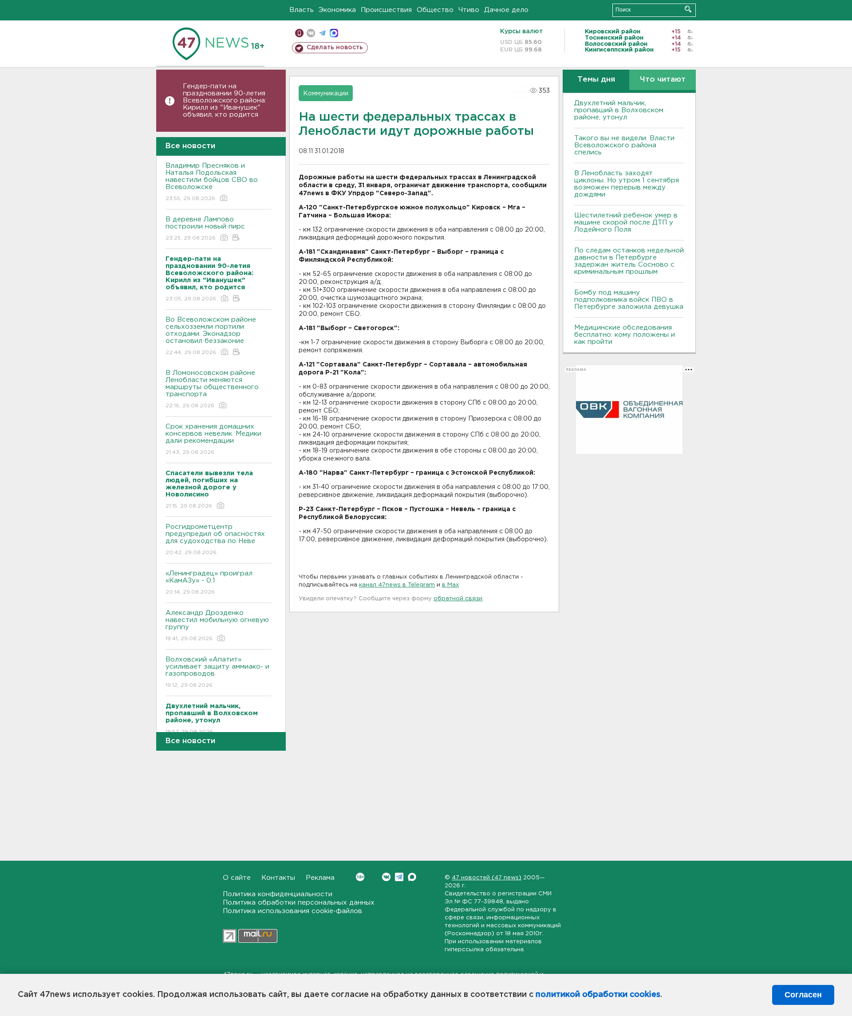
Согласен (803, 994)
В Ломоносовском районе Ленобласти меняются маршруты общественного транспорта (212, 389)
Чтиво (468, 10)
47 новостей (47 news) (486, 877)
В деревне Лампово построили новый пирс (205, 228)
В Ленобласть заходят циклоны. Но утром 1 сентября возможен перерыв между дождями (626, 183)
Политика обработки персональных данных (299, 903)
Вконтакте (386, 877)
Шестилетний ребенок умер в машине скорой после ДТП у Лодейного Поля (626, 222)
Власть (301, 10)
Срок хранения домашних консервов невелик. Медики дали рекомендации (213, 439)
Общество (435, 10)
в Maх (450, 585)
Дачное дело (506, 10)
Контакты (278, 878)
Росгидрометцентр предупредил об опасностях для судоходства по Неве (215, 539)
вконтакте (311, 33)
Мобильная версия (299, 33)
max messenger (334, 33)
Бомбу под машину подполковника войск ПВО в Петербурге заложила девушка (628, 300)
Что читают (663, 79)
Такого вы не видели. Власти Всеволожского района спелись (624, 145)
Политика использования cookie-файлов (292, 911)
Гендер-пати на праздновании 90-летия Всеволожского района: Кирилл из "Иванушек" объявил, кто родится (224, 100)
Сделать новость (335, 47)
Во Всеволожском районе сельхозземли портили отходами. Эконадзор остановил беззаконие (211, 336)
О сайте (237, 878)
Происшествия (386, 10)
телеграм (322, 33)
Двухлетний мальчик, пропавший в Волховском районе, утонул (618, 110)
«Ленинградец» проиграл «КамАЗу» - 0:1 (209, 583)
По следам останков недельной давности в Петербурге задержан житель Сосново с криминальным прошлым (629, 261)
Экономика (337, 10)
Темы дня (596, 79)
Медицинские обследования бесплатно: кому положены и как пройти (624, 335)
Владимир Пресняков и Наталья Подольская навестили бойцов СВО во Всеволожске (212, 182)
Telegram (399, 877)
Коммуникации (325, 93)
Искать (688, 9)
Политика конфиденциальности (277, 894)
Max (412, 877)
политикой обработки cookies (598, 994)
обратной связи (458, 598)
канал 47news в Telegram (397, 585)
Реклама (320, 878)
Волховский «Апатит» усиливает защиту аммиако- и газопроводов (217, 672)
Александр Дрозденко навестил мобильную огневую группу (217, 625)
